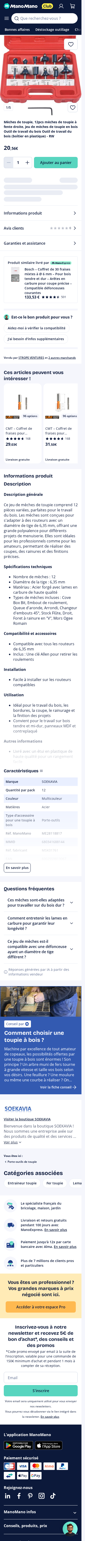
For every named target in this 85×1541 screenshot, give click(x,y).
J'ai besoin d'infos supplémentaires (36, 339)
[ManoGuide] (70, 1529)
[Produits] (6, 18)
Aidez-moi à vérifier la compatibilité (36, 328)
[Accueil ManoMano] (21, 6)
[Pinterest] (30, 1496)
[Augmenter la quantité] (27, 162)
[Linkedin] (7, 1496)
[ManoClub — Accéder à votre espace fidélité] (47, 6)
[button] (41, 279)
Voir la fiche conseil (56, 1087)
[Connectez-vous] (61, 6)
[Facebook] (19, 1496)
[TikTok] (53, 1496)
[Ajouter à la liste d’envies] (73, 107)
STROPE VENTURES (31, 358)
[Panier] (72, 6)
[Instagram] (41, 1496)
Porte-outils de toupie (22, 1162)
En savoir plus (50, 1417)
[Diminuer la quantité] (8, 162)
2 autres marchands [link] (62, 358)
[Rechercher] (16, 18)
